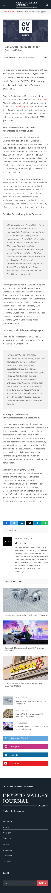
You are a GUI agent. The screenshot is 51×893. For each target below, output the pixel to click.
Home (19, 11)
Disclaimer (7, 861)
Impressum (8, 850)
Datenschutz (8, 855)
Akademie (7, 821)
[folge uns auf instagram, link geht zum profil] (25, 746)
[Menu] (4, 5)
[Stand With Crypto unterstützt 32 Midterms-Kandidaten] (8, 713)
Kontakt (6, 827)
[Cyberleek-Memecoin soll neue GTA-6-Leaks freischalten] (25, 632)
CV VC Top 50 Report (19, 106)
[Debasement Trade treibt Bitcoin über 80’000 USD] (25, 600)
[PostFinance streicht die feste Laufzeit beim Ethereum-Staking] (25, 668)
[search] (46, 5)
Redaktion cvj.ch (13, 57)
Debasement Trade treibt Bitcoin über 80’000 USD (26, 615)
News (32, 11)
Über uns (7, 838)
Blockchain (43, 99)
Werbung (7, 833)
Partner (6, 844)
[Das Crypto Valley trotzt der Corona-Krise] (25, 31)
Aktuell (26, 11)
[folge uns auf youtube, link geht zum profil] (25, 763)
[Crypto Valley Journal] (26, 4)
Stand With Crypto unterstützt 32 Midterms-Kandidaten (29, 715)
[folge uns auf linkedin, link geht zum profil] (25, 754)
